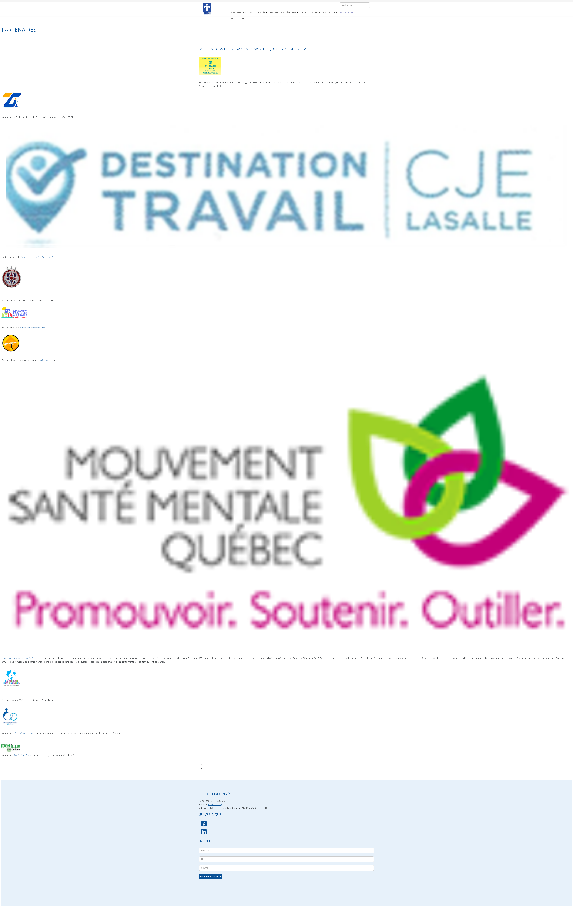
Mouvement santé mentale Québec (20, 658)
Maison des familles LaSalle (32, 327)
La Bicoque (43, 360)
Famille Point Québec (23, 755)
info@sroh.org (215, 804)
